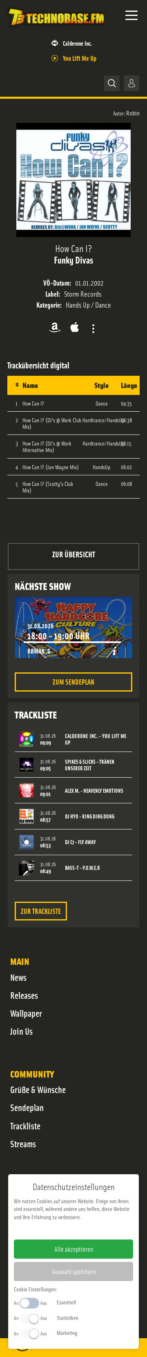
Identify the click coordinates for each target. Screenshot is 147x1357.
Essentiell (66, 1302)
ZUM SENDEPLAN (73, 681)
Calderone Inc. (77, 43)
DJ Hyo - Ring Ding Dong (89, 816)
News (18, 977)
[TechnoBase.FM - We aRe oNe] (56, 28)
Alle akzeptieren (73, 1249)
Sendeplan (27, 1107)
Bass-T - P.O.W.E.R (82, 867)
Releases (24, 995)
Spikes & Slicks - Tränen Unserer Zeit (89, 765)
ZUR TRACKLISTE (41, 911)
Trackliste (25, 1125)
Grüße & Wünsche (38, 1089)
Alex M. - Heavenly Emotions (94, 790)
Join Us (21, 1031)
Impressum (48, 1229)
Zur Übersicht (73, 554)
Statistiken (67, 1317)
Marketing (67, 1332)
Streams (23, 1143)
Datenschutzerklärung (87, 1229)
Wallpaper (26, 1013)
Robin (133, 113)
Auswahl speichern (74, 1271)
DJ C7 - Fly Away (80, 841)
